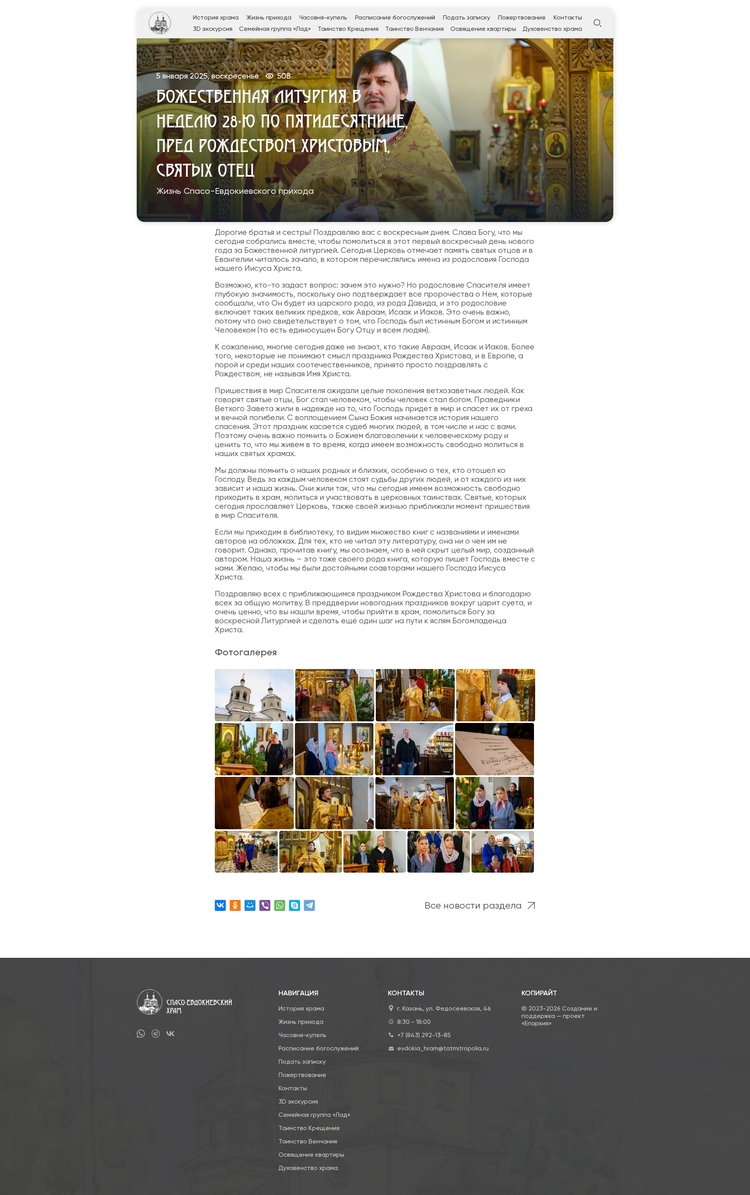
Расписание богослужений (395, 17)
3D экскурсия (212, 28)
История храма (216, 17)
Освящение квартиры (483, 28)
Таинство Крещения (348, 28)
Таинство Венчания (414, 28)
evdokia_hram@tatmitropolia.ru (443, 1048)
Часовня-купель (323, 17)
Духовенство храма (552, 28)
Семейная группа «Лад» (275, 28)
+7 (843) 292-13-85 (424, 1035)
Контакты (568, 17)
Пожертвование (522, 17)
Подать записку (466, 17)
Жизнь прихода (268, 17)
